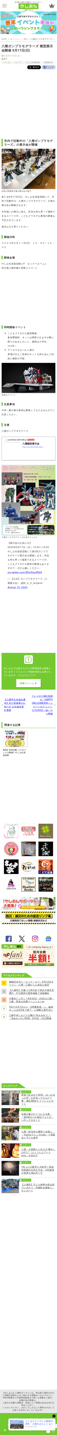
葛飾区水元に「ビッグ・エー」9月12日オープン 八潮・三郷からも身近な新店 (31, 983)
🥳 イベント (15, 39)
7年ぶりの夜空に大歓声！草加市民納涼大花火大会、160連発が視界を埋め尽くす (37, 1169)
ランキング (52, 5)
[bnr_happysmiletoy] (28, 837)
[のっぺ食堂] (28, 855)
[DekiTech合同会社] (45, 890)
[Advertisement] (28, 102)
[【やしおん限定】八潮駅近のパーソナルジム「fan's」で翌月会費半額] (29, 966)
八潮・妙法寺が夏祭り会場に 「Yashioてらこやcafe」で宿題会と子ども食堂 (38, 1134)
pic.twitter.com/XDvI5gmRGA (25, 572)
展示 (26, 39)
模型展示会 (49, 62)
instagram (35, 939)
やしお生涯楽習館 (33, 62)
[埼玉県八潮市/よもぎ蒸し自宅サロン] (11, 855)
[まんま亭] (11, 873)
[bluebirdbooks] (28, 890)
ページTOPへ (53, 1431)
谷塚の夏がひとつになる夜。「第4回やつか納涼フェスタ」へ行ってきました (37, 1116)
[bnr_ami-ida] (11, 890)
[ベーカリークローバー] (45, 837)
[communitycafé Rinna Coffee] (11, 837)
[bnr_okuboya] (45, 873)
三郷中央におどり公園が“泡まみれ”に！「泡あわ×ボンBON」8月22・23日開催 (30, 1017)
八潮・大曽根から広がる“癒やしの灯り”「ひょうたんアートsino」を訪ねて (38, 1152)
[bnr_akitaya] (28, 873)
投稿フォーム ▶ (28, 683)
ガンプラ (19, 62)
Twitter (34, 67)
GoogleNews (48, 939)
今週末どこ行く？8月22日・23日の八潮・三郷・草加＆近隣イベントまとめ (31, 1000)
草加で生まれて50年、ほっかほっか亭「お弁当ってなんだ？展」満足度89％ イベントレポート (38, 1099)
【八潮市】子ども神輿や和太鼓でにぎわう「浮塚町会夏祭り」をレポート (38, 1187)
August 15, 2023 (18, 587)
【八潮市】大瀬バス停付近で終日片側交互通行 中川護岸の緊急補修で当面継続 (31, 991)
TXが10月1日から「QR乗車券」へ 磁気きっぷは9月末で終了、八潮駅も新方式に (31, 1008)
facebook (9, 939)
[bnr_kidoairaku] (45, 855)
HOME (4, 39)
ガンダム (7, 62)
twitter (22, 939)
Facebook (48, 67)
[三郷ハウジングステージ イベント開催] (28, 23)
